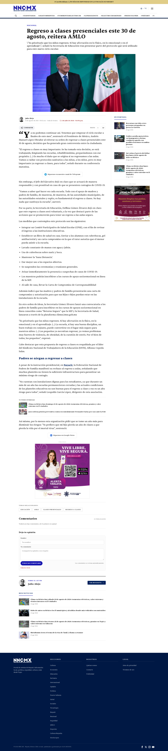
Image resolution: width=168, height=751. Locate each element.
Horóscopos (54, 738)
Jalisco (52, 725)
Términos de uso (128, 670)
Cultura (53, 665)
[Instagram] (149, 747)
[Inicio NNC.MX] (25, 9)
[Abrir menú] (152, 8)
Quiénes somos (91, 665)
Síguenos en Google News (64, 435)
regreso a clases (73, 509)
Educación (53, 674)
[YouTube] (153, 747)
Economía (53, 670)
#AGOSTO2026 (29, 16)
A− (98, 128)
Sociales (53, 704)
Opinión (53, 687)
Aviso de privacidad (129, 665)
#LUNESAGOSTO (91, 16)
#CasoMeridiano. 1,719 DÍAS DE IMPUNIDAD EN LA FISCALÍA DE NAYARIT (83, 2)
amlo (36, 509)
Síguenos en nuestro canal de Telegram (64, 174)
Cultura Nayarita (56, 733)
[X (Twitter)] (146, 747)
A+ (103, 128)
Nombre (23, 538)
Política (53, 691)
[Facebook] (142, 747)
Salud (52, 699)
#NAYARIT (145, 16)
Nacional (32, 25)
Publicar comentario (31, 563)
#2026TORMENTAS (46, 16)
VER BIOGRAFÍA (95, 583)
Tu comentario (26, 547)
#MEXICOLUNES (131, 16)
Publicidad (90, 674)
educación (25, 509)
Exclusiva (53, 678)
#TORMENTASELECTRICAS (69, 16)
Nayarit (68, 365)
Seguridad (53, 721)
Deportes (53, 729)
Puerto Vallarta (55, 695)
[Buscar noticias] (16, 15)
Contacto (89, 670)
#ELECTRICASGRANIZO (111, 16)
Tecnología (54, 708)
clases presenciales (52, 509)
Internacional (55, 682)
